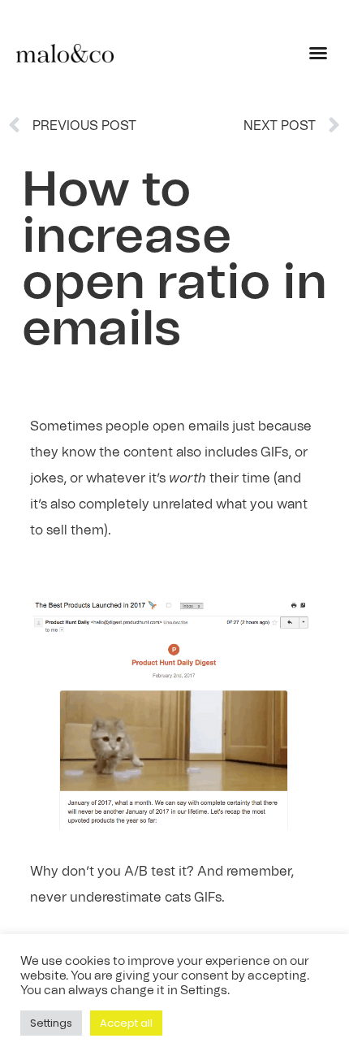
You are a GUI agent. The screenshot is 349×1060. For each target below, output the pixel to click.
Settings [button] (51, 1023)
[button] (318, 52)
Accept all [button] (126, 1023)
